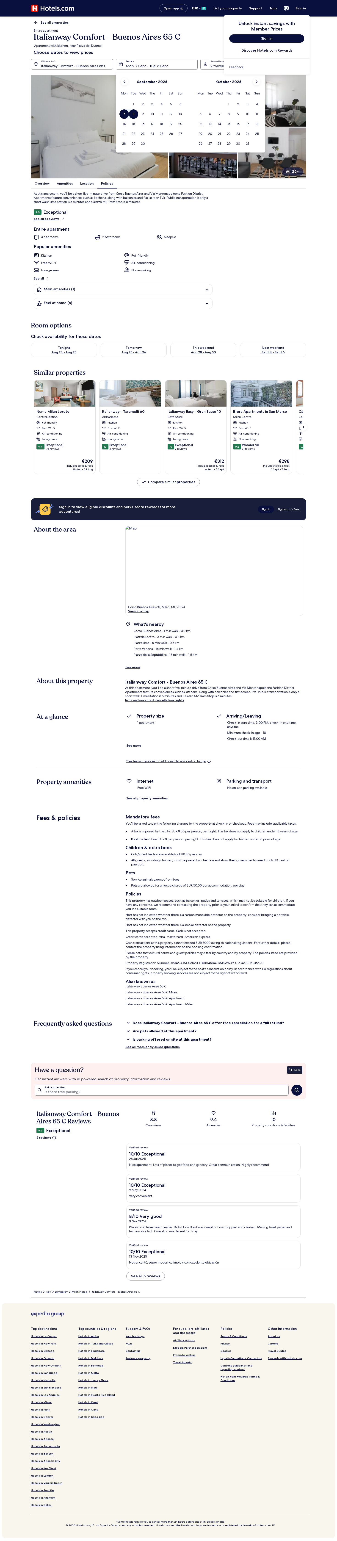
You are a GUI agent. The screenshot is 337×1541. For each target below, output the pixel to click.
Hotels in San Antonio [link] (45, 1446)
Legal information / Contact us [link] (241, 1358)
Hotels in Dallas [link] (41, 1505)
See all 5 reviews (46, 219)
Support (255, 8)
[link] (267, 67)
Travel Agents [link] (182, 1362)
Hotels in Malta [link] (88, 1373)
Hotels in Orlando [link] (42, 1358)
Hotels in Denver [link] (42, 1417)
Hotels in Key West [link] (43, 1468)
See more (132, 667)
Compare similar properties (171, 482)
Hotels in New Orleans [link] (46, 1365)
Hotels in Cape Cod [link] (91, 1417)
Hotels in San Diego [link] (44, 1373)
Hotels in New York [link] (43, 1343)
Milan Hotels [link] (79, 1292)
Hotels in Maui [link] (87, 1387)
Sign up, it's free (289, 509)
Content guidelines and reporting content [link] (236, 1367)
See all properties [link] (55, 22)
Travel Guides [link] (277, 1351)
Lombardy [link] (61, 1292)
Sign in (301, 8)
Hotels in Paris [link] (40, 1409)
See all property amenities (147, 798)
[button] (133, 104)
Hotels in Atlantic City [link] (45, 1461)
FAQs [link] (129, 1343)
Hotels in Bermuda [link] (90, 1365)
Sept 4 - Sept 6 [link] (273, 352)
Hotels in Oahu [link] (88, 1409)
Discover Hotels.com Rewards (266, 50)
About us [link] (274, 1336)
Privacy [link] (225, 1343)
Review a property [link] (138, 1358)
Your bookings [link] (135, 1336)
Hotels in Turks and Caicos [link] (95, 1343)
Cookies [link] (226, 1351)
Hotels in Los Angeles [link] (45, 1395)
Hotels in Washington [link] (45, 1424)
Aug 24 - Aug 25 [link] (64, 352)
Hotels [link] (38, 1292)
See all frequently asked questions (152, 1047)
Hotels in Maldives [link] (90, 1358)
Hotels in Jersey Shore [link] (93, 1380)
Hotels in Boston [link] (42, 1453)
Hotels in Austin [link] (41, 1431)
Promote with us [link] (184, 1355)
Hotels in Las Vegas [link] (44, 1336)
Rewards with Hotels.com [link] (285, 1358)
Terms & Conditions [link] (234, 1336)
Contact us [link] (133, 1351)
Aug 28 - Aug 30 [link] (203, 352)
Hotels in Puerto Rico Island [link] (96, 1395)
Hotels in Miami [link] (41, 1402)
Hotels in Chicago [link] (42, 1351)
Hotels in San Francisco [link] (46, 1387)
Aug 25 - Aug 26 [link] (134, 352)
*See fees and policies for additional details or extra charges (166, 761)
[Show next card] (303, 427)
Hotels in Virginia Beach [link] (46, 1483)
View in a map (138, 611)
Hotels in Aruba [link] (88, 1336)
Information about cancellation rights (154, 700)
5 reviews (43, 1138)
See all (39, 278)
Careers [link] (273, 1343)
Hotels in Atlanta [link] (42, 1439)
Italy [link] (48, 1292)
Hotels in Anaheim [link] (43, 1497)
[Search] (296, 1090)
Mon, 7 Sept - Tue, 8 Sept (147, 66)
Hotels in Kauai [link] (88, 1402)
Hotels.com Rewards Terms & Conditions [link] (240, 1378)
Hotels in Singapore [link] (91, 1351)
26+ (295, 171)
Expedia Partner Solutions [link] (190, 1347)
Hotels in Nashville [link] (43, 1380)
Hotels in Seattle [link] (42, 1490)
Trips (273, 8)
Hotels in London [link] (42, 1475)
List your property (227, 8)
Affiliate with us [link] (184, 1340)
